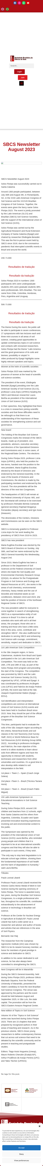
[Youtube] (28, 3)
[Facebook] (15, 3)
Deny (21, 1154)
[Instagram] (19, 3)
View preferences (21, 1160)
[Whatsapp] (23, 3)
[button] (39, 1126)
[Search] (36, 65)
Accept (21, 1148)
